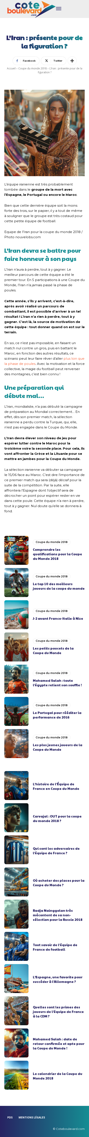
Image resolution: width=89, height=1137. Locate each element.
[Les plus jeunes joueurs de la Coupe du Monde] (16, 743)
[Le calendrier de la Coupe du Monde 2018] (16, 1075)
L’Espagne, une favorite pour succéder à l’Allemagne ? (58, 979)
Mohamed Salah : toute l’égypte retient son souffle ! (57, 682)
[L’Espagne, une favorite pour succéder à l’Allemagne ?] (16, 978)
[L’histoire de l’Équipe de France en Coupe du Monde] (16, 785)
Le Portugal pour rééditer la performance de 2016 (57, 714)
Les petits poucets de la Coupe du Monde (53, 650)
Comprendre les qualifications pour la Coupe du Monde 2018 (57, 554)
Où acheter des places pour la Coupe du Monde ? (58, 882)
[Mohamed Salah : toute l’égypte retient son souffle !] (16, 679)
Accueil (11, 68)
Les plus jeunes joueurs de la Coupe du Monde (57, 747)
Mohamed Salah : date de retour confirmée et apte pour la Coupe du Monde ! (58, 1043)
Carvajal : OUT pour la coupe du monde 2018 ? (57, 818)
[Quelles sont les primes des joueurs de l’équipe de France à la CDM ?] (16, 1010)
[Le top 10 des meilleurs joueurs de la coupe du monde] (16, 582)
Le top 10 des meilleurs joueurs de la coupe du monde (59, 586)
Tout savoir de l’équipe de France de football (55, 947)
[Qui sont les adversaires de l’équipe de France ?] (16, 849)
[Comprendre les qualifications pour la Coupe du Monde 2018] (16, 550)
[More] (72, 60)
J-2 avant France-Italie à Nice (58, 618)
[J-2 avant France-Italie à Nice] (16, 614)
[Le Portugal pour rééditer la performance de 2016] (16, 711)
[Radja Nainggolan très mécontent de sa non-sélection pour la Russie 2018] (16, 914)
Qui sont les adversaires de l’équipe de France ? (56, 850)
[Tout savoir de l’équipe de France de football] (16, 946)
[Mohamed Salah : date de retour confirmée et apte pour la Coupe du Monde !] (16, 1042)
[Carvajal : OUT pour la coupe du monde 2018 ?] (16, 817)
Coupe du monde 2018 (32, 68)
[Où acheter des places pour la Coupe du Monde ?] (16, 881)
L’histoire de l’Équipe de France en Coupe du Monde (56, 786)
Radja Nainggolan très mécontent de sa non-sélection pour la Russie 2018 (58, 915)
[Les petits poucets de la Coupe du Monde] (16, 646)
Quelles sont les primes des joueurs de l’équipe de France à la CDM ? (58, 1011)
